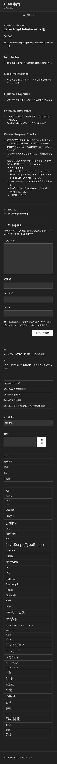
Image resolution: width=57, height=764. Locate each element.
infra (8, 538)
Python (10, 579)
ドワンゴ (12, 657)
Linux (9, 556)
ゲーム (9, 639)
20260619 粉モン (12, 394)
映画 (8, 708)
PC (8, 573)
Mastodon (12, 562)
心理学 (11, 696)
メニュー (30, 15)
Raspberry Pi (12, 584)
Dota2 (10, 516)
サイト (7, 307)
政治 (8, 702)
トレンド (13, 651)
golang (8, 529)
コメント (9, 240)
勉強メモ (8, 461)
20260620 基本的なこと (15, 389)
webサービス (15, 612)
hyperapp (11, 533)
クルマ (8, 635)
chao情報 (12, 4)
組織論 (8, 730)
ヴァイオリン (12, 667)
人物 (8, 672)
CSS (7, 505)
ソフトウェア (15, 644)
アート (7, 456)
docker (10, 509)
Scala (9, 606)
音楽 (9, 734)
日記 (14, 210)
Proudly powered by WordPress (18, 757)
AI (7, 491)
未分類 (7, 478)
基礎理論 (10, 684)
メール (8, 293)
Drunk (11, 523)
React (9, 589)
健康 (9, 679)
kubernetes (11, 550)
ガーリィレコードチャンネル (19, 625)
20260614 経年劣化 (13, 400)
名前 (7, 279)
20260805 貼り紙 (12, 383)
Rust (8, 600)
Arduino (9, 496)
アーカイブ (9, 417)
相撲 (8, 725)
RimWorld (11, 595)
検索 (6, 434)
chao (22, 25)
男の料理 (13, 719)
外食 (9, 690)
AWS (8, 500)
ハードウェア (12, 663)
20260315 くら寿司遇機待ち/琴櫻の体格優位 (24, 406)
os (7, 567)
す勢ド (12, 619)
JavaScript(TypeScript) (18, 214)
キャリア (10, 630)
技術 (9, 210)
